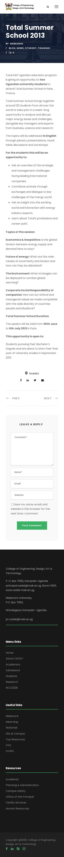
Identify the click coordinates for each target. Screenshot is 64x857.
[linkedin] (12, 849)
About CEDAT (14, 658)
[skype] (18, 849)
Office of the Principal (20, 797)
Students (11, 676)
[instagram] (24, 849)
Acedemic (12, 779)
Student (31, 48)
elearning (12, 722)
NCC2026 (12, 688)
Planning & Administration (22, 785)
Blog (12, 48)
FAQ (8, 745)
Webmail (11, 728)
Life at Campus (15, 734)
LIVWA (10, 751)
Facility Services (16, 802)
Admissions (13, 670)
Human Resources (17, 808)
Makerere (12, 716)
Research (12, 682)
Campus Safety (16, 791)
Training (44, 48)
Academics (13, 664)
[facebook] (7, 849)
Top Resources (15, 739)
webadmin (16, 43)
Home (9, 653)
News (20, 48)
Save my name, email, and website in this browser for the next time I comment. (30, 508)
